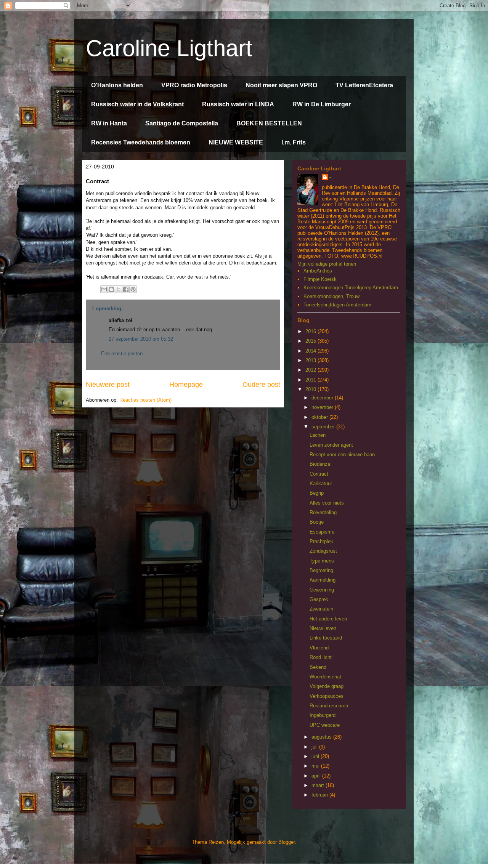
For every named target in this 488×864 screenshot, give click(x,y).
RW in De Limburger (321, 104)
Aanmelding (323, 580)
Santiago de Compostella (181, 123)
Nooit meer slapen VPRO (281, 85)
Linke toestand (326, 638)
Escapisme (322, 532)
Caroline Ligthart (169, 48)
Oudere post (261, 384)
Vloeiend (319, 648)
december (323, 398)
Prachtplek (321, 541)
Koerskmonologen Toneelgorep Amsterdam (350, 287)
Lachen (318, 435)
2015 (311, 341)
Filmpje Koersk (320, 279)
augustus (322, 737)
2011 (311, 380)
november (323, 407)
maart (318, 785)
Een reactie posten (122, 353)
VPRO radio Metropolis (194, 85)
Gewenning (322, 590)
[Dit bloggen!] (111, 289)
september (323, 427)
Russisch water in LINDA (238, 104)
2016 (311, 331)
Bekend (318, 667)
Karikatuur (321, 483)
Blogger (286, 842)
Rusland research (329, 706)
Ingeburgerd (323, 715)
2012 (311, 370)
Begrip (317, 493)
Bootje (317, 522)
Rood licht (321, 657)
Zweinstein (321, 609)
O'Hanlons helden (117, 85)
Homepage (186, 384)
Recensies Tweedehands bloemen (140, 142)
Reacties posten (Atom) (145, 400)
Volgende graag (327, 686)
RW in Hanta (109, 123)
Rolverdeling (323, 512)
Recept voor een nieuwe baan (342, 454)
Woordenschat (325, 677)
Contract (319, 474)
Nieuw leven (323, 628)
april (316, 776)
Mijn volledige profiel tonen (326, 264)
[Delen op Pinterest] (133, 289)
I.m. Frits (293, 142)
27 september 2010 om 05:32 (141, 339)
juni (316, 756)
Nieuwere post (108, 384)
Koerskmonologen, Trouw (331, 296)
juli (315, 747)
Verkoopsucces (327, 696)
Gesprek (319, 599)
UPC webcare (325, 725)
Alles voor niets (327, 503)
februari (320, 795)
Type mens (322, 561)
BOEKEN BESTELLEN (269, 123)
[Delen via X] (118, 289)
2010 (311, 389)
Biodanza (320, 464)
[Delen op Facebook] (126, 289)
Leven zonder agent (331, 445)
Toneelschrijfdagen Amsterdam (337, 305)
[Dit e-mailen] (104, 289)
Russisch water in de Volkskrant (137, 104)
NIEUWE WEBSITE (236, 142)
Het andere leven (328, 619)
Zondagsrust (323, 551)
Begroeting (321, 570)
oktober (320, 417)
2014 (311, 351)
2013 (311, 360)
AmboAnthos (317, 271)
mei (316, 766)
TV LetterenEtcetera (364, 85)
